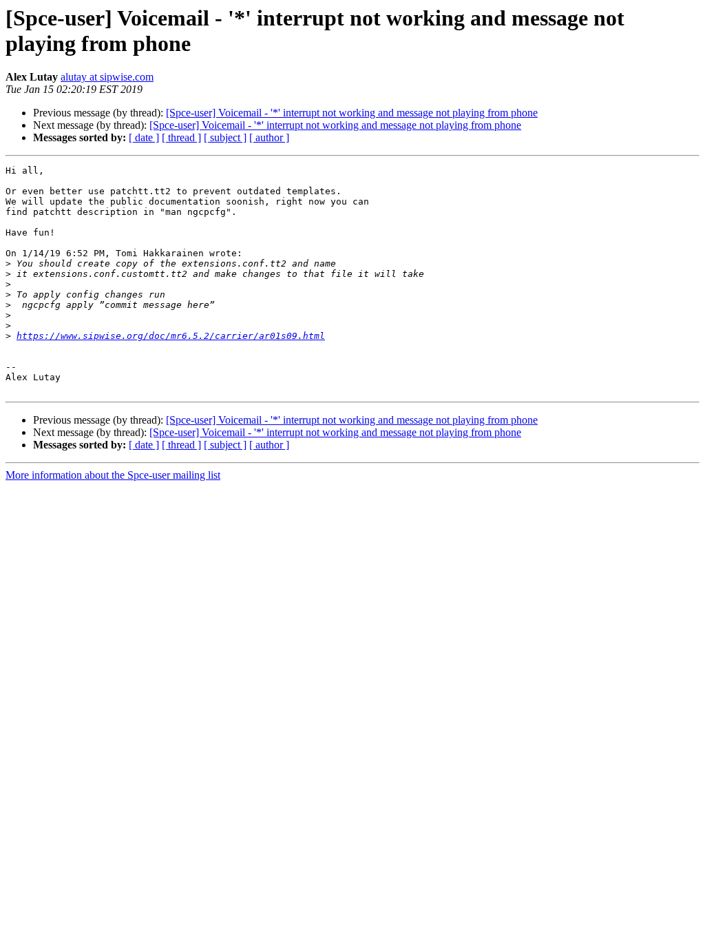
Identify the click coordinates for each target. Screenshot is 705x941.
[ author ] (269, 137)
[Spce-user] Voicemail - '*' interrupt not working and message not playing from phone (352, 112)
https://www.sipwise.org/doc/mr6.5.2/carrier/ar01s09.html (171, 336)
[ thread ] (181, 137)
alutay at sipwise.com (107, 77)
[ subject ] (225, 137)
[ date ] (144, 137)
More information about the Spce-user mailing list (113, 475)
